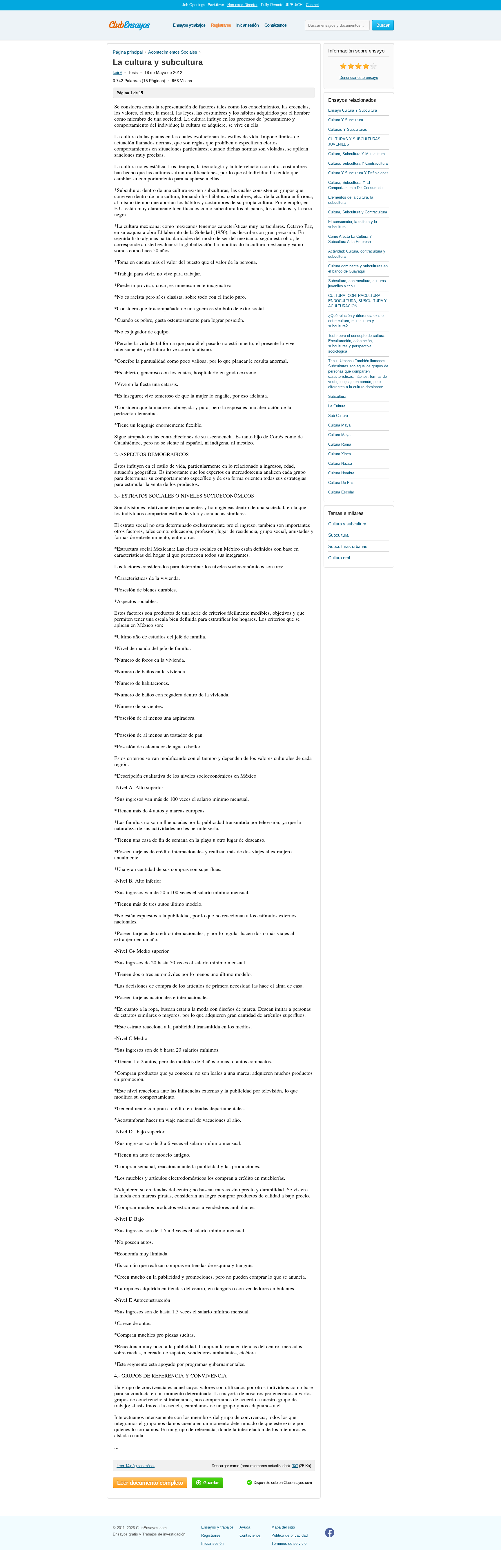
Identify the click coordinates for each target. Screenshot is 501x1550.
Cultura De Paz (341, 482)
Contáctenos (275, 25)
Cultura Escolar (341, 492)
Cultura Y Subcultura (345, 120)
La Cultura (336, 406)
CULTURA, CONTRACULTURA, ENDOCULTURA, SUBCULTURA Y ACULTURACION (357, 300)
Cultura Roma (339, 444)
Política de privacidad (289, 1535)
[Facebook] (329, 1536)
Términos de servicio (288, 1543)
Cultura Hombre (341, 473)
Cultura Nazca (340, 463)
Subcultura (337, 396)
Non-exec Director (242, 5)
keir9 (117, 72)
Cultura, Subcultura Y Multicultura (356, 154)
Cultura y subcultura (347, 523)
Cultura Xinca (339, 454)
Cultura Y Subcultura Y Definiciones (358, 173)
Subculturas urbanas (347, 546)
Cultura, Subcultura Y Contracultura (358, 163)
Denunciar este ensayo (359, 77)
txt (295, 1465)
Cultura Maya (339, 425)
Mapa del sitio (283, 1527)
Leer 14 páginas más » (136, 1465)
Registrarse (221, 25)
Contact (312, 5)
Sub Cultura (338, 415)
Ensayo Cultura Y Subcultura (352, 110)
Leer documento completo (150, 1483)
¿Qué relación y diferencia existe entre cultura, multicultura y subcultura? (356, 320)
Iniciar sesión (247, 25)
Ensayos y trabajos (189, 25)
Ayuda (244, 1527)
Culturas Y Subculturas (347, 129)
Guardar (211, 1482)
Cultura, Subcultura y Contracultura (357, 212)
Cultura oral (339, 557)
